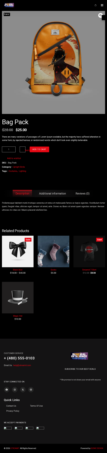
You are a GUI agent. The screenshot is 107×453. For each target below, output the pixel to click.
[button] (100, 15)
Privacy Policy (12, 411)
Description (22, 193)
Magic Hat (17, 316)
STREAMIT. (15, 448)
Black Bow (17, 270)
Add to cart (39, 149)
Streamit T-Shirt (89, 270)
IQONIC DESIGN (97, 448)
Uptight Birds (19, 167)
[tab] (22, 193)
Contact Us (11, 406)
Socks (53, 270)
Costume (13, 171)
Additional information (52, 193)
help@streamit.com (22, 365)
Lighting (22, 171)
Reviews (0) (82, 193)
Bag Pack (15, 122)
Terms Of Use (36, 406)
